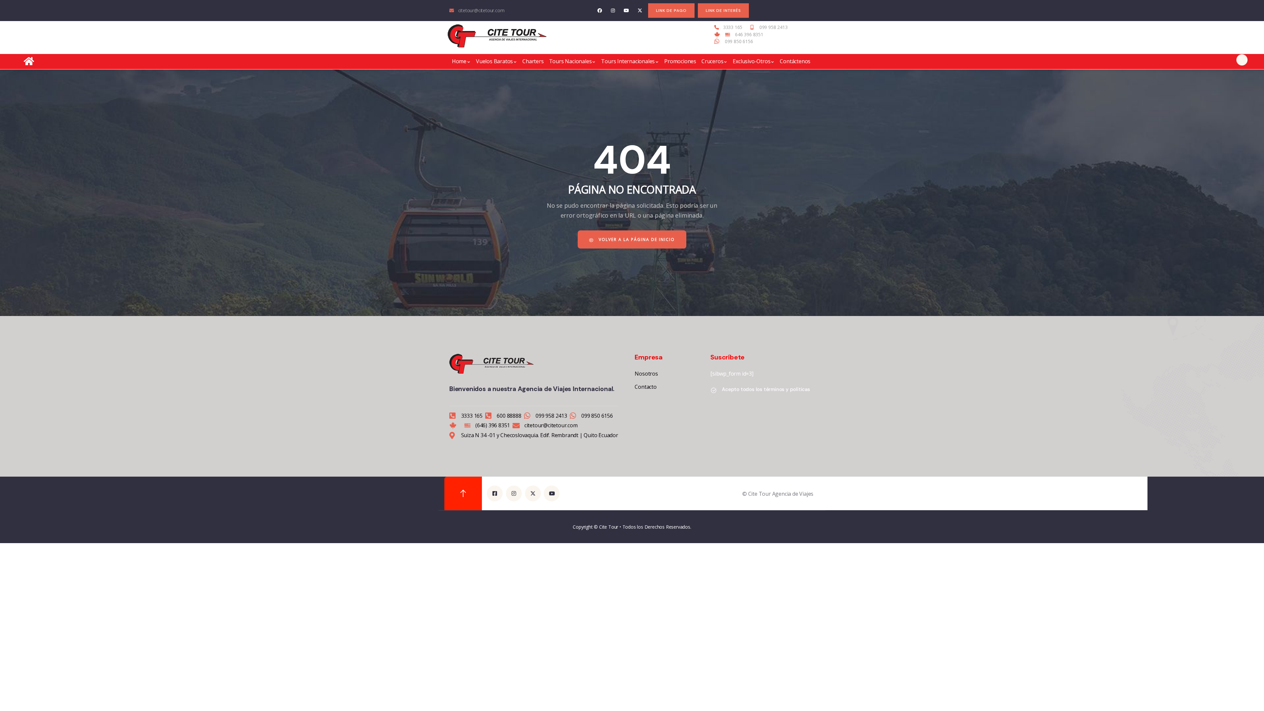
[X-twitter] (640, 11)
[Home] (497, 35)
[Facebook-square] (495, 493)
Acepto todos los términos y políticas (766, 389)
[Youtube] (626, 11)
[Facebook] (599, 11)
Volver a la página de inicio (636, 239)
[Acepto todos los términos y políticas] (713, 390)
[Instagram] (613, 11)
